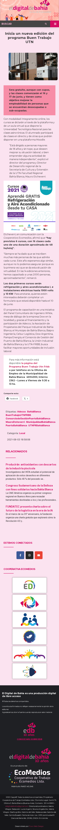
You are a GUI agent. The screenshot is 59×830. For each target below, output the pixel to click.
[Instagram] (29, 555)
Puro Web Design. (36, 826)
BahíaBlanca (34, 411)
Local (22, 433)
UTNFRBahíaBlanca (39, 425)
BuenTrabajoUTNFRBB (18, 415)
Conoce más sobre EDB (29, 739)
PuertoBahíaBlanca (16, 425)
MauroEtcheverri (15, 421)
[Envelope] (39, 555)
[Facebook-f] (20, 555)
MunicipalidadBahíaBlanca (40, 421)
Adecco (21, 411)
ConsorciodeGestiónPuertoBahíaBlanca (28, 418)
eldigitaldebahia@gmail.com (17, 806)
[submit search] (46, 24)
